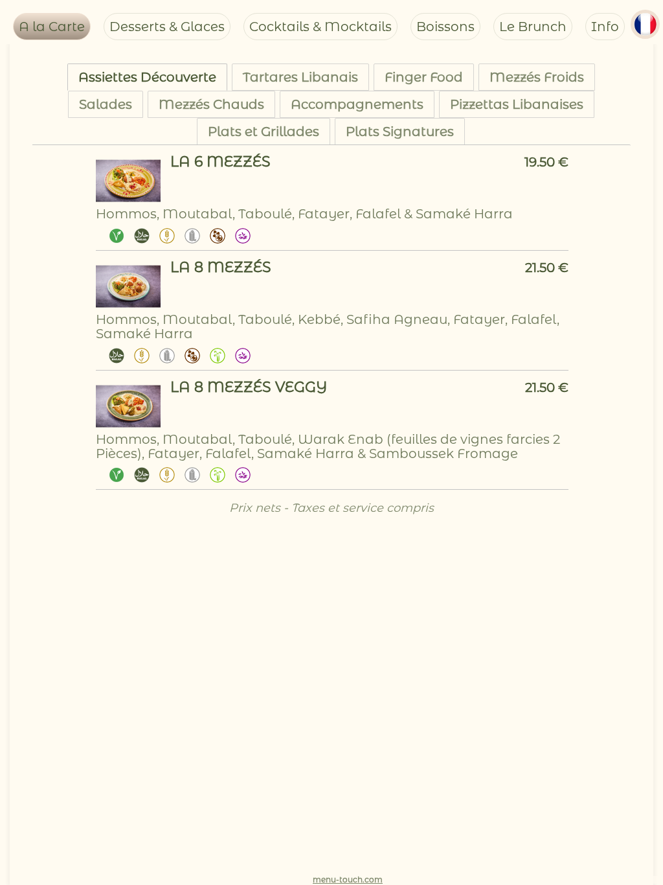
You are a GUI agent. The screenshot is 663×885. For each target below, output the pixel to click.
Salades (105, 104)
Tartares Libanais (300, 77)
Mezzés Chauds (211, 104)
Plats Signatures (400, 131)
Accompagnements (357, 104)
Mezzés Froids (536, 77)
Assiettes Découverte (147, 77)
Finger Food (424, 77)
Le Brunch (533, 26)
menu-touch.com (348, 879)
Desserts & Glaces (167, 26)
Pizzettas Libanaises (516, 104)
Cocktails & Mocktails (320, 26)
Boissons (445, 26)
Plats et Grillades (263, 131)
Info (605, 26)
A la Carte (52, 26)
